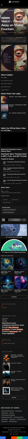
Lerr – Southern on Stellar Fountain (17, 113)
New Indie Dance (5, 419)
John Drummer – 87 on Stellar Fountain (6, 272)
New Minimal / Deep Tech (18, 417)
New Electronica (12, 419)
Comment (14, 296)
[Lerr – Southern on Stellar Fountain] (4, 116)
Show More (14, 397)
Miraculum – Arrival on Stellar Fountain (19, 272)
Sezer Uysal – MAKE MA (16, 363)
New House (12, 413)
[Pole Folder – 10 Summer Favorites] (6, 374)
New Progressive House (21, 419)
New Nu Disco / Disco (13, 421)
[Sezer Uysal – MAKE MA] (6, 366)
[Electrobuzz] (14, 2)
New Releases (13, 327)
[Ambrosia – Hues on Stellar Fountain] (4, 99)
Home (3, 10)
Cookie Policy (16, 431)
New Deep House (5, 413)
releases (5, 318)
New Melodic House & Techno (7, 417)
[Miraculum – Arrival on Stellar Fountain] (21, 264)
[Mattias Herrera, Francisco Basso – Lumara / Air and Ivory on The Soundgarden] (6, 390)
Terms (21, 431)
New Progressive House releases (9, 209)
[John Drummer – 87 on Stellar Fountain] (7, 264)
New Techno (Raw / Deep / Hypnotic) (8, 415)
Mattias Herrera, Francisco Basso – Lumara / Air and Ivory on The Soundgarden (17, 389)
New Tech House (18, 411)
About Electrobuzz (5, 431)
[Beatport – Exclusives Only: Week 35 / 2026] (6, 382)
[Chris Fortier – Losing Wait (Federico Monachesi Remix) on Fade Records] (6, 357)
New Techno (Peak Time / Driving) (8, 411)
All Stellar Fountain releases (8, 212)
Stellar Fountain (18, 10)
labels (4, 321)
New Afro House (4, 421)
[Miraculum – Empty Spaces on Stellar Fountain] (4, 107)
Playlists (20, 329)
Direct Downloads (7, 202)
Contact (24, 431)
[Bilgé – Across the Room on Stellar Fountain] (7, 282)
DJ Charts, (6, 329)
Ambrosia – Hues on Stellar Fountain (17, 96)
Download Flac (15, 199)
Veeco (23, 10)
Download (5, 199)
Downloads (13, 331)
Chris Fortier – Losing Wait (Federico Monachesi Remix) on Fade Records (17, 356)
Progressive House (9, 10)
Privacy (11, 431)
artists (4, 319)
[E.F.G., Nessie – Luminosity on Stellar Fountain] (21, 282)
